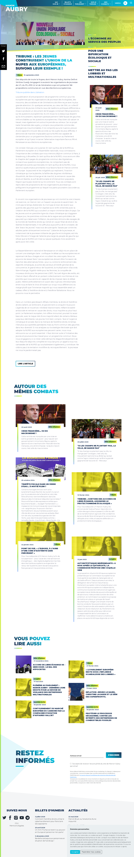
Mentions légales (17, 826)
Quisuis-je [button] (55, 3)
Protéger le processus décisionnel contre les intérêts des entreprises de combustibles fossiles (101, 716)
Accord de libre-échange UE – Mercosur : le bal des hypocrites (49, 667)
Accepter (75, 852)
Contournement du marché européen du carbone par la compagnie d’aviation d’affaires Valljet (49, 712)
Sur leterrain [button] (92, 3)
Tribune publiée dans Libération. (30, 92)
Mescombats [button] (105, 3)
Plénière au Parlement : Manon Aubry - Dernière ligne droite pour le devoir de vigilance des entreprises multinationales (49, 690)
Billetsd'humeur (68, 3)
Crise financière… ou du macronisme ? (106, 115)
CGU (17, 823)
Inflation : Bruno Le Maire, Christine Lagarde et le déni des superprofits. (101, 694)
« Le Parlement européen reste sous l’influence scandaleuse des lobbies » (100, 672)
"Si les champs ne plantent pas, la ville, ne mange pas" (106, 183)
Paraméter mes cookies (91, 852)
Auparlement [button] (79, 3)
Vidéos (118, 3)
